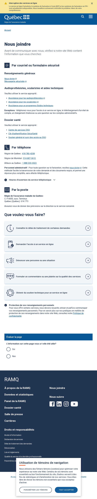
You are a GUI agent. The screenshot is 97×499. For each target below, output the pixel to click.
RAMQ (11, 379)
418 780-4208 (28, 153)
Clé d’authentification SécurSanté (22, 133)
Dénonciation (9, 448)
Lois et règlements (11, 452)
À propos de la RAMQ (17, 388)
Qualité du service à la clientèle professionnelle (23, 457)
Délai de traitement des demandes (18, 444)
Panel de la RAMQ (15, 401)
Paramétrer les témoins (36, 490)
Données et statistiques (18, 394)
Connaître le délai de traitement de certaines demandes (43, 228)
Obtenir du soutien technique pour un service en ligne (41, 292)
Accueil (7, 30)
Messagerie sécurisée (15, 81)
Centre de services (19, 130)
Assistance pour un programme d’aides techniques (30, 105)
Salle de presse (13, 414)
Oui (13, 349)
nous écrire (76, 168)
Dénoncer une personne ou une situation (35, 260)
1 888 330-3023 (29, 163)
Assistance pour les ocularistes (23, 102)
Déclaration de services (13, 439)
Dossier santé (12, 407)
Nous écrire (10, 79)
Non (14, 356)
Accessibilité (16, 477)
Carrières (10, 420)
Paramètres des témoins (14, 461)
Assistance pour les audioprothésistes (26, 98)
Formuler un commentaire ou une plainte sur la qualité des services (48, 276)
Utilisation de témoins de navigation (43, 463)
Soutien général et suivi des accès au (27, 137)
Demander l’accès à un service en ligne (35, 244)
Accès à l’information (12, 435)
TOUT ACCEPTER (66, 490)
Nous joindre (57, 388)
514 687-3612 (29, 158)
